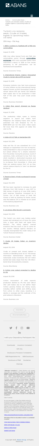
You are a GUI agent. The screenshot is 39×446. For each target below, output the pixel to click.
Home (7, 20)
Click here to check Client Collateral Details (17, 422)
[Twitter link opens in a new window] (10, 328)
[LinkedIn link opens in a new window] (19, 333)
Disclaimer (27, 360)
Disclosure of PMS (14, 360)
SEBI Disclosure (28, 356)
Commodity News (18, 20)
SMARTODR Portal (9, 430)
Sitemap (19, 364)
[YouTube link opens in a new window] (28, 328)
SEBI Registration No (12, 356)
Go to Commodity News (19, 314)
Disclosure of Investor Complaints (19, 353)
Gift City (19, 349)
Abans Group (21, 440)
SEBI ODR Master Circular (12, 424)
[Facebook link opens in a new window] (16, 328)
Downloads (11, 345)
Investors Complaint (24, 345)
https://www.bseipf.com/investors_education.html (18, 414)
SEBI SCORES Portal (10, 427)
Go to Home (19, 309)
